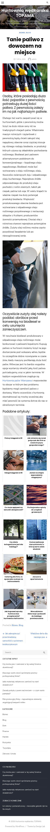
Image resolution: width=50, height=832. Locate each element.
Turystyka (7, 748)
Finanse (6, 731)
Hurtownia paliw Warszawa (17, 380)
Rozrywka (7, 742)
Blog (28, 33)
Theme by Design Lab (36, 826)
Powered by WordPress (14, 826)
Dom (4, 725)
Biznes (22, 33)
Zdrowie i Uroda (9, 753)
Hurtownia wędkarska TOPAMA (25, 12)
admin (34, 59)
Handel (5, 737)
